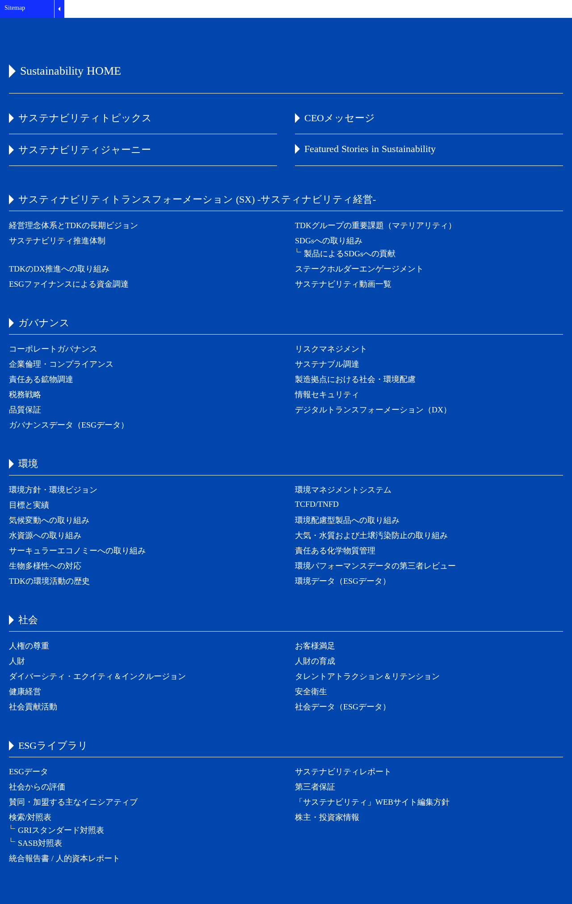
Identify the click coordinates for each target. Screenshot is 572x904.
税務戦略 (25, 394)
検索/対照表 (30, 817)
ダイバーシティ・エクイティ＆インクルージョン (97, 676)
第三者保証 (315, 786)
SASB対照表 (40, 843)
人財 (17, 661)
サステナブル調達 (327, 364)
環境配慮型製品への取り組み (347, 520)
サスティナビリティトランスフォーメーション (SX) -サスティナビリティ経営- (197, 199)
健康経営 (25, 691)
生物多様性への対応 (45, 565)
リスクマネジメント (331, 348)
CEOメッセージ (339, 117)
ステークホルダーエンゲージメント (359, 268)
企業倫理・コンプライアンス (61, 364)
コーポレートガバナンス (53, 348)
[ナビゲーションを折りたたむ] (59, 9)
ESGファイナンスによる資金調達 (69, 284)
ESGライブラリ (53, 745)
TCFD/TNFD (317, 504)
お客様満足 (315, 645)
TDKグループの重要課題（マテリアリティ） (375, 225)
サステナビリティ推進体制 (57, 240)
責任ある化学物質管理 (335, 550)
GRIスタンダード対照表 (61, 830)
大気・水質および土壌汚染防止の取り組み (371, 535)
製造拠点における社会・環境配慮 (355, 379)
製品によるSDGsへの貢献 (349, 253)
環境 (28, 463)
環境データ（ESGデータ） (343, 581)
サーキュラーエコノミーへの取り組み (77, 550)
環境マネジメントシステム (343, 489)
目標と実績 (29, 505)
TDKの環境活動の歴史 (49, 581)
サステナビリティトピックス (85, 117)
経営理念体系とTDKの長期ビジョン (73, 225)
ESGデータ (28, 771)
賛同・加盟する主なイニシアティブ (73, 802)
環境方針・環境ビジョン (53, 489)
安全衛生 (311, 691)
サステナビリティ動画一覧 (343, 284)
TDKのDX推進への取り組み (59, 268)
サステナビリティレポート (343, 771)
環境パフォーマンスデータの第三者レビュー (375, 565)
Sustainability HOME (70, 70)
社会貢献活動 (33, 706)
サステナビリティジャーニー (84, 149)
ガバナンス (44, 322)
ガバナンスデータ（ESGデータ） (69, 424)
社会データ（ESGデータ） (343, 706)
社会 (28, 619)
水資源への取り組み (45, 535)
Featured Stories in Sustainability (370, 148)
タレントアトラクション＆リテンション (367, 676)
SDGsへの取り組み (328, 240)
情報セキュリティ (327, 394)
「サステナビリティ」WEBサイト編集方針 (372, 802)
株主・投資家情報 (327, 817)
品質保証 (25, 409)
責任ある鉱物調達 (41, 379)
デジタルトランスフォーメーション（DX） (373, 409)
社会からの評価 (37, 786)
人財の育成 (315, 661)
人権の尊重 (29, 645)
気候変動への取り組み (49, 520)
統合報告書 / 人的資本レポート (64, 858)
